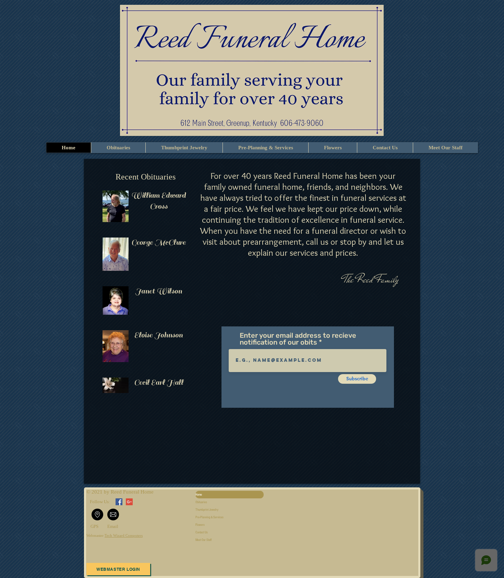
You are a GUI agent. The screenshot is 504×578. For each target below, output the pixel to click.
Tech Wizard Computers (124, 535)
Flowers (200, 525)
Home (198, 495)
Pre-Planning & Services (209, 517)
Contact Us (201, 532)
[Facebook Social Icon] (119, 501)
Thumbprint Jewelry (206, 510)
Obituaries (201, 502)
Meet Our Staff (203, 540)
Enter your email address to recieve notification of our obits (298, 339)
